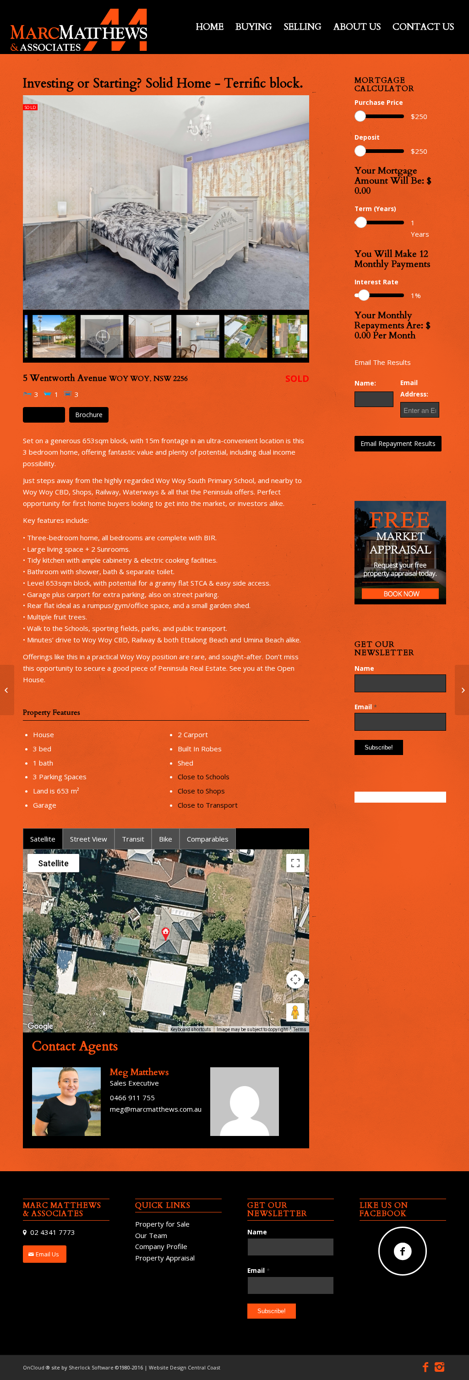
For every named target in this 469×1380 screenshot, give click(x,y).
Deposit (367, 137)
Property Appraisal (165, 1257)
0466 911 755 (132, 1097)
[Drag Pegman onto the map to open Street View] (295, 1012)
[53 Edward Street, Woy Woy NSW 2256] (7, 690)
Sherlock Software (92, 1367)
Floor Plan (44, 414)
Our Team (151, 1235)
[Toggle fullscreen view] (295, 863)
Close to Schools (203, 776)
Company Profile (161, 1246)
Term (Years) (375, 208)
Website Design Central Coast (184, 1367)
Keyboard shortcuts (190, 1029)
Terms (299, 1029)
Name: (365, 383)
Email (365, 706)
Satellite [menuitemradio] (53, 863)
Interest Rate (376, 281)
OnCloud (33, 1367)
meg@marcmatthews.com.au (156, 1109)
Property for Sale (162, 1223)
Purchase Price (378, 102)
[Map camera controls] (295, 979)
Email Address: (414, 388)
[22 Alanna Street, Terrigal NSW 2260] (462, 690)
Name (364, 668)
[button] (165, 934)
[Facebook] (425, 1367)
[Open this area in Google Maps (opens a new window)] (40, 1026)
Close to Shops (201, 790)
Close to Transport (208, 805)
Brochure (89, 414)
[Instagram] (439, 1367)
